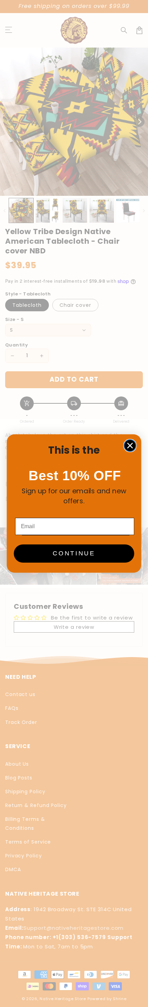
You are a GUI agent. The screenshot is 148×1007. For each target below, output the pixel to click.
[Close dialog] (130, 445)
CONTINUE (74, 553)
